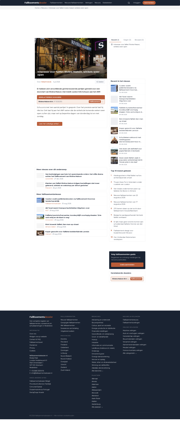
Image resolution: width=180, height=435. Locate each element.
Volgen (127, 40)
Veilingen (89, 3)
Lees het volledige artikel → (49, 124)
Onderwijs (95, 351)
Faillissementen (56, 3)
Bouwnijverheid (97, 323)
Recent (115, 40)
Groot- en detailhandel (100, 337)
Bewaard (139, 40)
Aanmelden (149, 3)
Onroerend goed (98, 354)
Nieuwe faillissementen (74, 3)
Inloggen (136, 3)
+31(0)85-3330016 (37, 371)
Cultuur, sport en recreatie (101, 325)
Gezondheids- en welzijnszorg (103, 334)
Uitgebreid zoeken (67, 331)
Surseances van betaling (69, 328)
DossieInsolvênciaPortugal (39, 390)
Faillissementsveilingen (131, 323)
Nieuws (98, 3)
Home (37, 8)
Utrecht (63, 364)
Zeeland (64, 367)
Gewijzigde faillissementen (70, 323)
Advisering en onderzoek (101, 320)
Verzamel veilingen (130, 342)
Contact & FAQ (35, 339)
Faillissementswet (36, 342)
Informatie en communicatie (102, 345)
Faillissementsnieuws (130, 320)
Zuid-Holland (65, 370)
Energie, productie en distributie (103, 328)
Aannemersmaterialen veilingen (134, 345)
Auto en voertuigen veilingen (133, 333)
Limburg (64, 353)
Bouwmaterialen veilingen (132, 339)
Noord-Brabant (66, 356)
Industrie (95, 342)
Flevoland (64, 342)
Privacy (32, 348)
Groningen (64, 350)
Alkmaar (95, 379)
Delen (101, 82)
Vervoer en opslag (98, 359)
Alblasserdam (97, 390)
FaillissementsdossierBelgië (40, 381)
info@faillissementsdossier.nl (41, 373)
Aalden (94, 401)
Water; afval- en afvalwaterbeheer (104, 362)
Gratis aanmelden (127, 265)
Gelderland (65, 347)
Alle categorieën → (130, 353)
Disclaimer (33, 345)
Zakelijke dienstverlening (101, 368)
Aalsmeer (95, 384)
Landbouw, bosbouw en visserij (103, 348)
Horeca (94, 340)
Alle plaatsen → (97, 407)
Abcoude (95, 393)
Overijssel (64, 362)
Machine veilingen (129, 330)
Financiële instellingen (100, 331)
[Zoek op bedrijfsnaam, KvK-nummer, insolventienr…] (129, 3)
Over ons (33, 334)
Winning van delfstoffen (100, 365)
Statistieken (107, 3)
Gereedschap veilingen (131, 336)
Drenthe (64, 339)
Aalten (94, 387)
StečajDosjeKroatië (37, 392)
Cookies (32, 351)
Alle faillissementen (68, 325)
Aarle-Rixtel (96, 398)
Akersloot (95, 396)
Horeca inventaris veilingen (133, 350)
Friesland (64, 345)
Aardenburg (96, 404)
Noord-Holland (66, 359)
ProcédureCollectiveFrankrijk (40, 384)
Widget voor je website (38, 337)
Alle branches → (97, 371)
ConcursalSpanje (36, 387)
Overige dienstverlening (100, 357)
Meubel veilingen (129, 347)
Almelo (94, 381)
